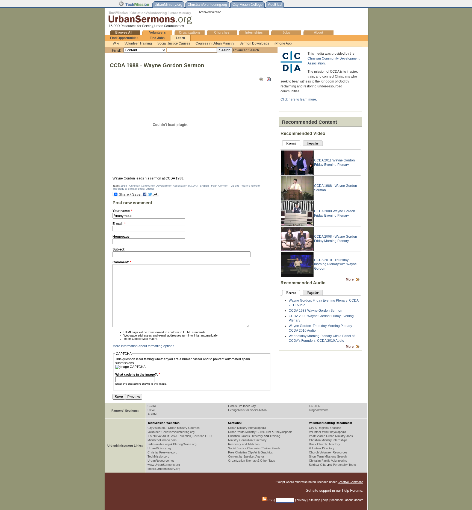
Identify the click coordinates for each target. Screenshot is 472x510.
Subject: (119, 249)
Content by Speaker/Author (246, 456)
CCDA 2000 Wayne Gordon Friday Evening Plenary (334, 213)
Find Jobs (157, 38)
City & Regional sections (325, 427)
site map (314, 500)
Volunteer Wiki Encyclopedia (327, 432)
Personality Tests (344, 464)
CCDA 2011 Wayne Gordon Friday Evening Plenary (334, 162)
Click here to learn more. (299, 99)
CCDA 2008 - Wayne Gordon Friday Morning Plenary (335, 239)
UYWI (151, 410)
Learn (180, 38)
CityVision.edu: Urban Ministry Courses (174, 427)
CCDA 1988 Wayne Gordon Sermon (315, 311)
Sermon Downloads (254, 43)
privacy (301, 500)
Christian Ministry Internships (328, 440)
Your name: (122, 211)
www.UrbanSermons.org (164, 464)
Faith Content (219, 185)
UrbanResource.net (161, 460)
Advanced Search (245, 50)
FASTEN (314, 406)
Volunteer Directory (321, 448)
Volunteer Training (138, 43)
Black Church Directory (324, 444)
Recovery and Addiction (243, 444)
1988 (123, 185)
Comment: (122, 262)
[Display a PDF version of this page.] (269, 79)
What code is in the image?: (137, 374)
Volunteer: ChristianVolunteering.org (171, 432)
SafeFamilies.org (159, 444)
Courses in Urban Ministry (215, 43)
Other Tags (267, 460)
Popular (312, 143)
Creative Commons (350, 482)
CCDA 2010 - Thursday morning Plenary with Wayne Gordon (335, 264)
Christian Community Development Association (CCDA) (163, 185)
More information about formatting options (143, 346)
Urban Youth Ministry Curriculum (249, 432)
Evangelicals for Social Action (247, 410)
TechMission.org (158, 456)
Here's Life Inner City (242, 406)
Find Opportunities (124, 38)
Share (284, 500)
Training (275, 436)
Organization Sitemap (242, 460)
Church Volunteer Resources (328, 452)
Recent (291, 143)
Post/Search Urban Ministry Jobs (331, 436)
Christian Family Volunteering (328, 460)
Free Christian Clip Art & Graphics (250, 452)
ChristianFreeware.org (162, 452)
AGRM (152, 414)
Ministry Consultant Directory (247, 440)
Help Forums (352, 490)
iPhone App (283, 43)
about (349, 500)
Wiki (116, 43)
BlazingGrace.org (184, 444)
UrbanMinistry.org (159, 448)
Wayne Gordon (251, 185)
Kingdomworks (319, 410)
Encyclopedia (283, 432)
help (325, 500)
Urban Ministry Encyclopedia (247, 427)
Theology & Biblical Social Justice (134, 188)
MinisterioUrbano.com (162, 440)
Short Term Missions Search (328, 456)
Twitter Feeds (271, 448)
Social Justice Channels (244, 448)
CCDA (152, 406)
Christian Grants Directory (245, 436)
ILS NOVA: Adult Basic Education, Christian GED (180, 436)
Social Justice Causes (173, 43)
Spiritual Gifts (317, 464)
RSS (270, 500)
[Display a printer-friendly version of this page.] (261, 79)
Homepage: (122, 236)
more (350, 279)
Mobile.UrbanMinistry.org (164, 468)
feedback (337, 500)
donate (358, 500)
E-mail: (119, 224)
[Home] (151, 27)
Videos (235, 185)
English (204, 185)
